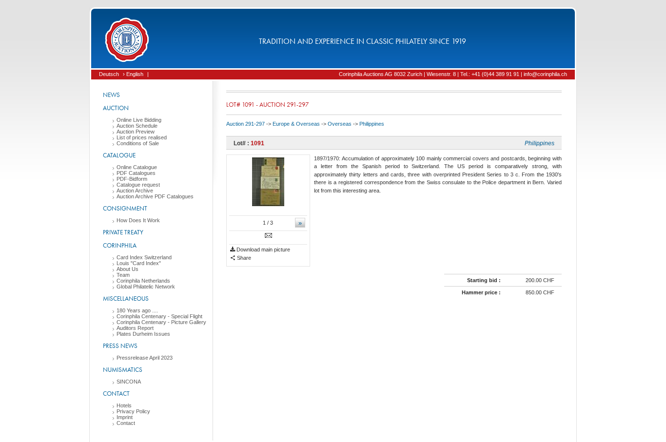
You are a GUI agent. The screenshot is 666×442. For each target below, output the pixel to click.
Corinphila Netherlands (143, 281)
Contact (116, 393)
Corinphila (120, 245)
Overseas (340, 124)
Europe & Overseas (296, 124)
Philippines (371, 124)
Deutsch (109, 74)
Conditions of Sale (138, 143)
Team (123, 275)
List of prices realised (142, 137)
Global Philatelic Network (146, 286)
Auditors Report (135, 328)
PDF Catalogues (136, 173)
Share (243, 258)
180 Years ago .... (137, 310)
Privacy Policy (133, 411)
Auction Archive (135, 190)
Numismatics (122, 369)
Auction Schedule (137, 126)
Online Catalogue (137, 167)
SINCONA (129, 381)
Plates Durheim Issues (143, 334)
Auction (116, 108)
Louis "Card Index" (139, 263)
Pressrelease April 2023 (145, 358)
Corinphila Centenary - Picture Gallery (161, 322)
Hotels (124, 405)
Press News (120, 346)
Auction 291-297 (245, 124)
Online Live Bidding (139, 120)
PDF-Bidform (132, 179)
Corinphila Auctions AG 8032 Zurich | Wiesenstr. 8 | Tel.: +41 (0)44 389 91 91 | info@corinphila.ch (453, 74)
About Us (127, 269)
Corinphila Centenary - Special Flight (159, 316)
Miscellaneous (126, 298)
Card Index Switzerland (144, 257)
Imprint (125, 417)
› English (133, 74)
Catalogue (119, 155)
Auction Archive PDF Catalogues (155, 196)
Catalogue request (138, 185)
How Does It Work (138, 220)
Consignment (125, 208)
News (111, 95)
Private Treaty (123, 232)
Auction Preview (136, 132)
